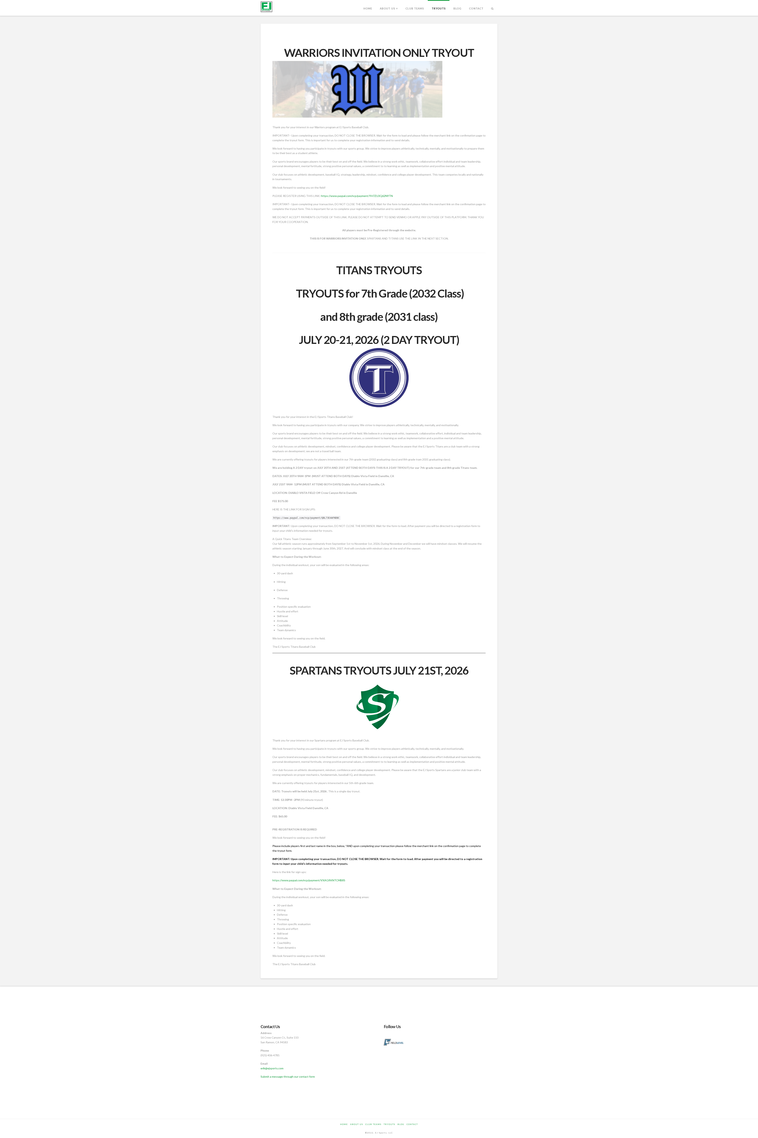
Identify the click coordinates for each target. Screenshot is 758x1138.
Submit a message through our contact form (288, 1076)
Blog (401, 1124)
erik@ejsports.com (272, 1068)
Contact (412, 1124)
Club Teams (373, 1124)
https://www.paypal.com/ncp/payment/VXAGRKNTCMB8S (308, 880)
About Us (356, 1124)
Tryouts (389, 1124)
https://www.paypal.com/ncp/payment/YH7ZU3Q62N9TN (357, 195)
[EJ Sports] (266, 6)
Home (344, 1124)
